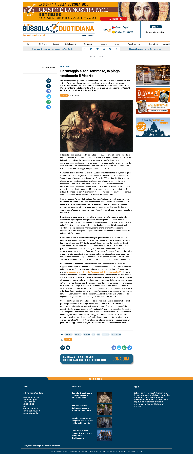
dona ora (156, 27)
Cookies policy (38, 445)
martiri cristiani (116, 334)
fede (98, 334)
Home (29, 44)
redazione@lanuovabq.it (31, 408)
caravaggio (87, 334)
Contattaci (153, 44)
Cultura (101, 56)
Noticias (124, 31)
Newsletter (156, 32)
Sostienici (88, 44)
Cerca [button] (165, 44)
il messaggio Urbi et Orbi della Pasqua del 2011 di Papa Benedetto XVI (94, 272)
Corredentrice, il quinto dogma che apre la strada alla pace (82, 395)
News (122, 27)
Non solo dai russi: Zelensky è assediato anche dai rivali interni (81, 407)
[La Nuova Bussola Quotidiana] (59, 29)
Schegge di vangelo (41, 48)
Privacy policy (27, 445)
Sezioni (56, 44)
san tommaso (68, 334)
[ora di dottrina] (153, 127)
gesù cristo (105, 334)
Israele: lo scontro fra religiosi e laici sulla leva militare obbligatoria (82, 420)
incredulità (78, 334)
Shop (117, 44)
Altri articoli (96, 379)
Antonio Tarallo (48, 67)
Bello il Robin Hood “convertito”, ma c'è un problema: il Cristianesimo (82, 434)
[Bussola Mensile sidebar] (153, 101)
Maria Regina (135, 48)
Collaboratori (70, 44)
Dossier (104, 44)
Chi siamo (43, 44)
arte (93, 334)
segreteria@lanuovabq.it (31, 411)
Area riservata (134, 44)
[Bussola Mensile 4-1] (153, 75)
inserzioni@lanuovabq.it (31, 413)
